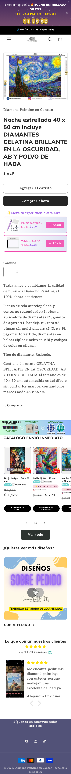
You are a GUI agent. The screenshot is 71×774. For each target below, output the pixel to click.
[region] (35, 13)
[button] (9, 40)
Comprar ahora (35, 201)
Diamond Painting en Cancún (33, 767)
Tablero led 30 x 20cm (32, 241)
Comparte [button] (15, 405)
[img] (35, 647)
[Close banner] (67, 13)
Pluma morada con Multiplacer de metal (32, 223)
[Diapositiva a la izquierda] (26, 523)
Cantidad (9, 263)
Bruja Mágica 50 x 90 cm (17, 480)
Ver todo (35, 535)
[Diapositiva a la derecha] (45, 523)
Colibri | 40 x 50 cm (45, 482)
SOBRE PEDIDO (17, 625)
